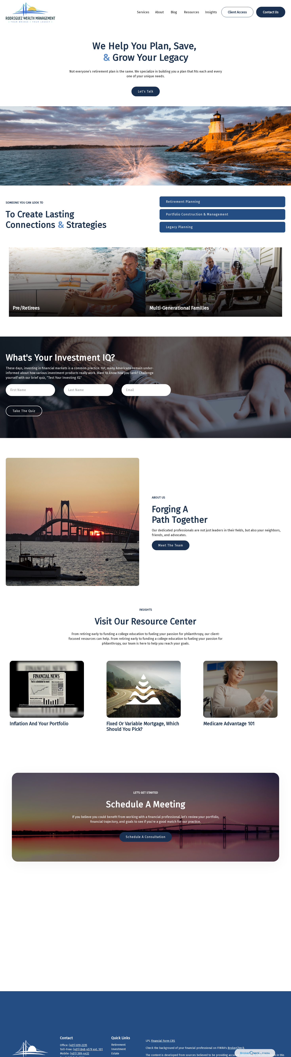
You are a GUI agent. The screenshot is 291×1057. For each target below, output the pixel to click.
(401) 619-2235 (78, 1045)
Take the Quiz (23, 411)
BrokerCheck (236, 1048)
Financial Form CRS (163, 1041)
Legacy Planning (179, 227)
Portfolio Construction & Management (197, 214)
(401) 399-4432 (79, 1053)
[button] (143, 12)
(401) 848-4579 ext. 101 (88, 1049)
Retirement (118, 1044)
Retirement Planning (183, 202)
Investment (118, 1049)
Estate (115, 1053)
